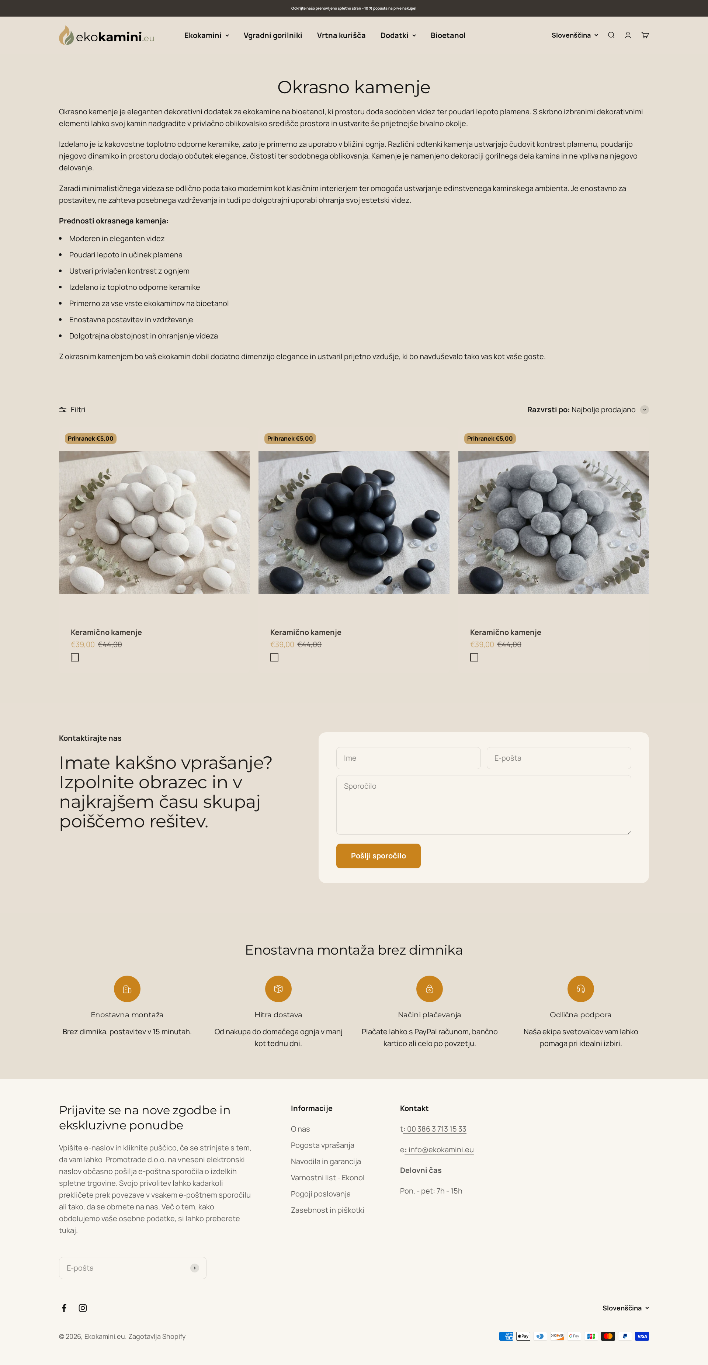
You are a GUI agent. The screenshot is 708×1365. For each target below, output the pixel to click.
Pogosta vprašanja (322, 1145)
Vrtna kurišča (341, 35)
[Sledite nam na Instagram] (83, 1308)
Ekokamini (203, 35)
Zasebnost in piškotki (327, 1210)
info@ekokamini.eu (439, 1149)
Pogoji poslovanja (321, 1194)
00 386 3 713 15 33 (434, 1129)
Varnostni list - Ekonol (328, 1177)
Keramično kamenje (106, 632)
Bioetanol (448, 35)
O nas (300, 1129)
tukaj (67, 1230)
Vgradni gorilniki (273, 35)
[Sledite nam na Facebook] (64, 1308)
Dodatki (395, 35)
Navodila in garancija (326, 1161)
